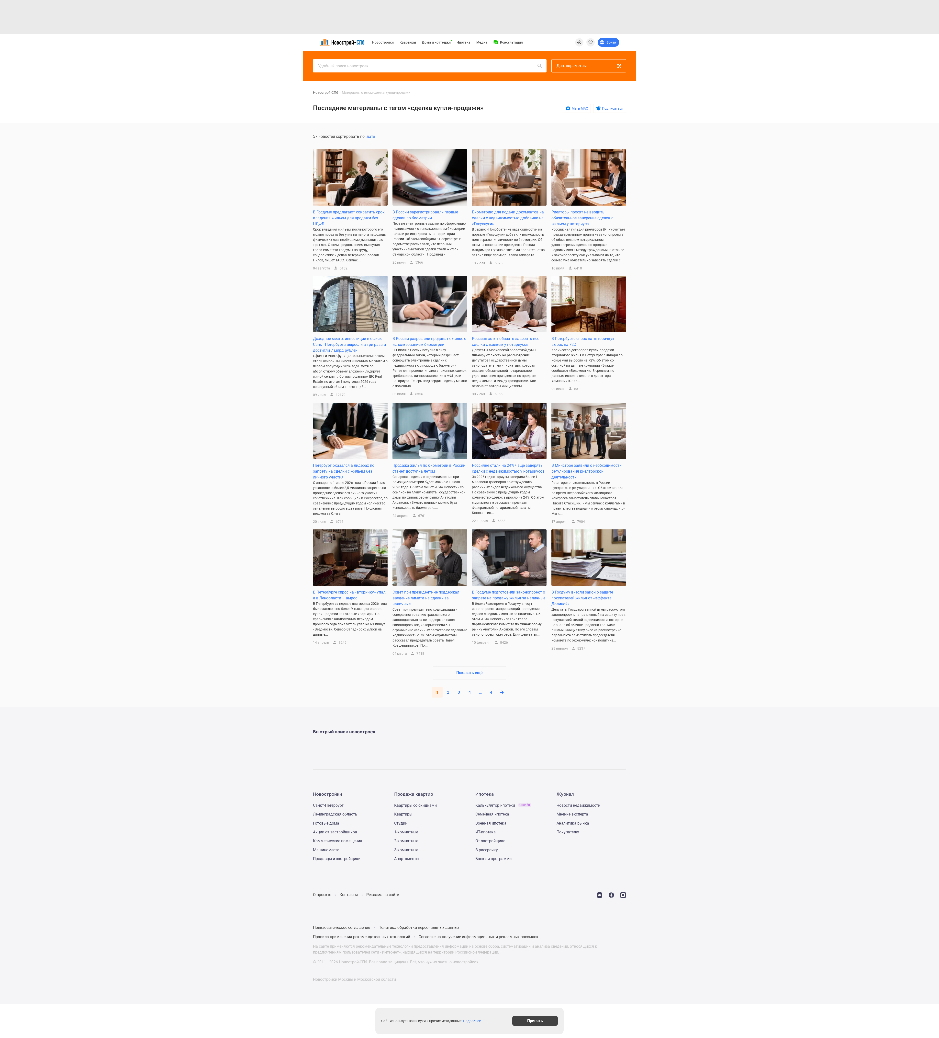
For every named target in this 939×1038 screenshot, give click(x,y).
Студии (400, 823)
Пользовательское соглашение (341, 927)
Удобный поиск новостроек (343, 66)
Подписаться (612, 108)
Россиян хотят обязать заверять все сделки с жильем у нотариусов (505, 341)
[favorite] (590, 42)
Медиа (481, 42)
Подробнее (472, 1021)
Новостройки (383, 42)
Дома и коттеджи (436, 42)
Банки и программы (493, 858)
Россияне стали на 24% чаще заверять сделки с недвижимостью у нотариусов (508, 468)
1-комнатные (406, 832)
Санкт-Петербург (328, 805)
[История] (579, 42)
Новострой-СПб (325, 92)
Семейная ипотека (492, 814)
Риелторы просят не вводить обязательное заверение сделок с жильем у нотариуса (582, 218)
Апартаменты (406, 858)
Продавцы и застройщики (336, 858)
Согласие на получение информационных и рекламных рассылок (478, 936)
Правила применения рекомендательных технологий (361, 936)
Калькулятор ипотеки (502, 805)
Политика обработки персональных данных (419, 927)
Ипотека (463, 42)
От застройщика (490, 841)
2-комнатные (406, 841)
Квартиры (408, 42)
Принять (535, 1020)
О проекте (322, 894)
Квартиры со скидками (415, 805)
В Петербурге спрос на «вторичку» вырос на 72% (582, 341)
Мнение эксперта (572, 814)
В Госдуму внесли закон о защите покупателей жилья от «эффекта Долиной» (582, 598)
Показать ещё (469, 672)
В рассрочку (486, 850)
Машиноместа (326, 850)
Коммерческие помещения (337, 841)
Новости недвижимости (578, 805)
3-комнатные (406, 850)
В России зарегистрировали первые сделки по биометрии (425, 215)
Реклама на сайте (382, 894)
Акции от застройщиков (335, 832)
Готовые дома (326, 823)
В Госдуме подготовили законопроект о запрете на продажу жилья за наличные (508, 595)
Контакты (349, 894)
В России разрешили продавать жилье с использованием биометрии (429, 341)
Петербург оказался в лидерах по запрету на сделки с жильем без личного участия (343, 471)
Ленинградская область (335, 814)
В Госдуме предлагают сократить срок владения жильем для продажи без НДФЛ (349, 218)
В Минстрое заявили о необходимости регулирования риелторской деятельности (586, 471)
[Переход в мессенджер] (623, 894)
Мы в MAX (580, 108)
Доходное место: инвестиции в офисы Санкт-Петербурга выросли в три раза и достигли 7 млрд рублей (349, 344)
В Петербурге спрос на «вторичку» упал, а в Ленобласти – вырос (349, 595)
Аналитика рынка (573, 823)
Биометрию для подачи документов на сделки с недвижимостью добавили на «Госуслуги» (508, 218)
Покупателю (568, 832)
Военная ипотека (490, 823)
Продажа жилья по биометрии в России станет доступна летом (428, 468)
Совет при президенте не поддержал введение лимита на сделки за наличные (425, 598)
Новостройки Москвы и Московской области (354, 979)
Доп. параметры (572, 65)
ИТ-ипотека (485, 832)
